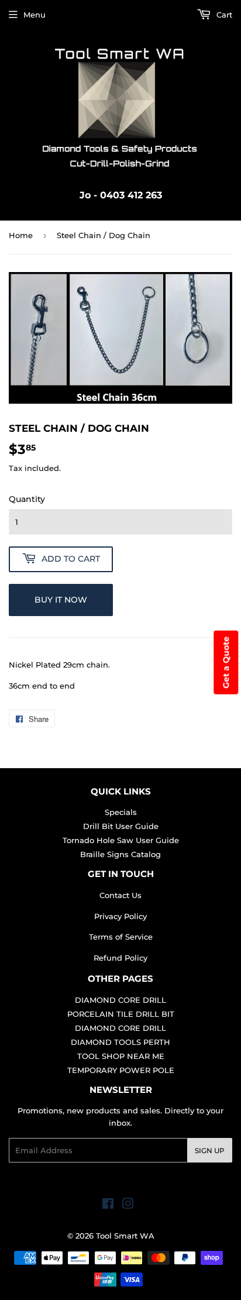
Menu (34, 14)
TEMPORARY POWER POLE (120, 1070)
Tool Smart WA (125, 1235)
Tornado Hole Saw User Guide (121, 840)
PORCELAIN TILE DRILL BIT (120, 1014)
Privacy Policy (120, 916)
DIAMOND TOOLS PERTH (120, 1042)
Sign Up (210, 1150)
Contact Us (120, 895)
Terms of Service (121, 936)
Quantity (27, 499)
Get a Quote (226, 663)
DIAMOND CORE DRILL (120, 1000)
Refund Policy (120, 957)
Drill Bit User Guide (121, 826)
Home (21, 235)
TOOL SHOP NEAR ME (120, 1056)
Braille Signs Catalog (120, 854)
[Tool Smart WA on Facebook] (108, 1205)
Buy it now (61, 599)
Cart (223, 14)
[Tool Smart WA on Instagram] (128, 1205)
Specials (121, 812)
